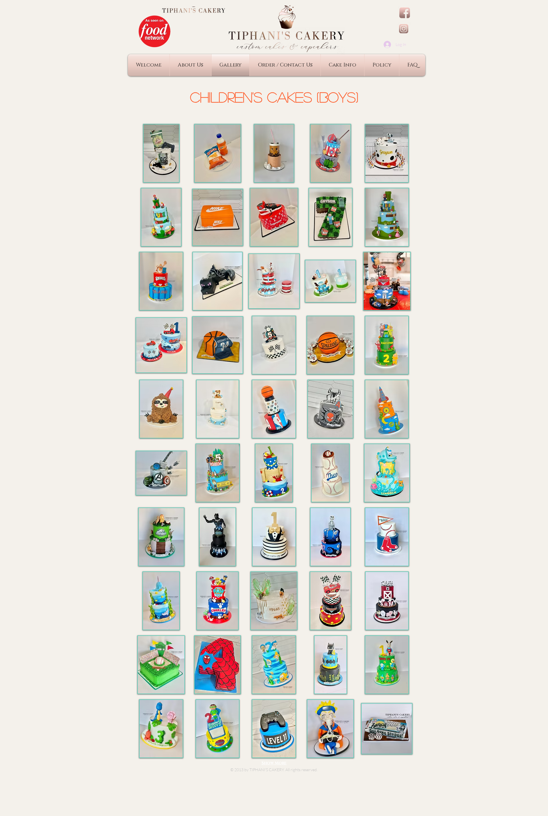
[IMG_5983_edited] (404, 13)
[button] (161, 153)
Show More (274, 763)
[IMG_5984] (404, 28)
